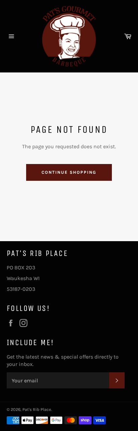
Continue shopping (69, 172)
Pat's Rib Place (36, 409)
